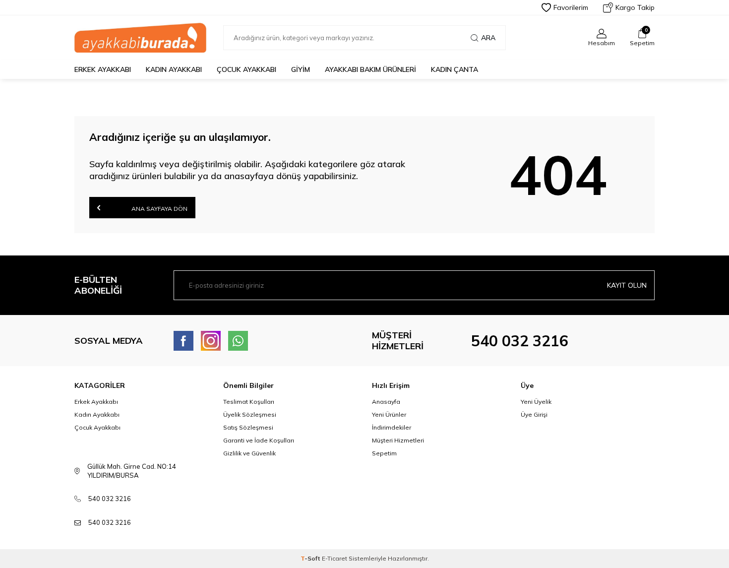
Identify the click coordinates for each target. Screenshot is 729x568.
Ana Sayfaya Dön (158, 208)
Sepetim (384, 453)
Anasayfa (386, 401)
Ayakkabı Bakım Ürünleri (370, 69)
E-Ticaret (334, 558)
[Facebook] (183, 341)
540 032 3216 (519, 340)
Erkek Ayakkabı (102, 69)
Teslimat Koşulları (248, 401)
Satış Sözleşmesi (248, 427)
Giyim (300, 69)
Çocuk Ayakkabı (246, 69)
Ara (488, 37)
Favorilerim (570, 7)
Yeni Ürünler (389, 414)
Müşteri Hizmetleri (398, 440)
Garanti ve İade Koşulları (258, 440)
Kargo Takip (635, 7)
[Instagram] (211, 341)
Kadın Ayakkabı (174, 69)
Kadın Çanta (454, 69)
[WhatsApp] (238, 341)
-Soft (311, 558)
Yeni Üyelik (536, 401)
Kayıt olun (627, 285)
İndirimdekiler (391, 427)
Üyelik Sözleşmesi (249, 414)
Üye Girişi (534, 414)
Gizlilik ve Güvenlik (249, 453)
